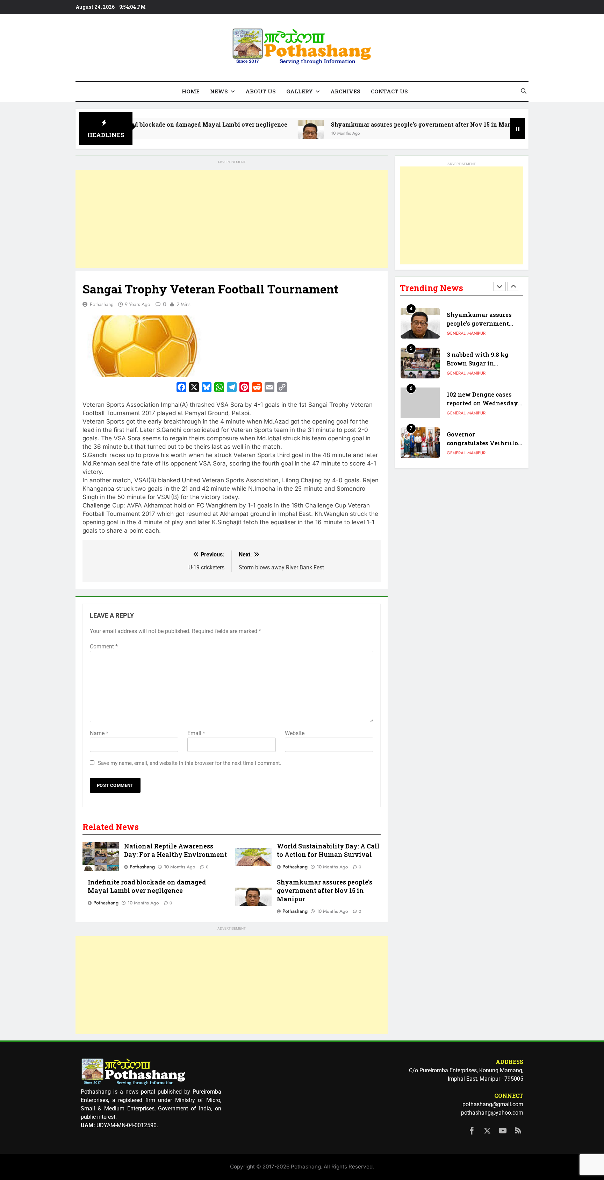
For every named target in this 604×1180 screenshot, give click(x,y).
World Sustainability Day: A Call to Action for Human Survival (328, 850)
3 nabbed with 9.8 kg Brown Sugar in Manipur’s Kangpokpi (479, 363)
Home (191, 91)
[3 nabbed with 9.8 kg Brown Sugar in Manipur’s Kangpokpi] (510, 133)
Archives (345, 91)
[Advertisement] (232, 219)
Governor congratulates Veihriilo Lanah (482, 443)
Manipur (476, 333)
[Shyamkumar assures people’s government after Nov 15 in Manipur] (274, 133)
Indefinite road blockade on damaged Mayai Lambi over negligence (155, 124)
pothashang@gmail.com (492, 1104)
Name (99, 733)
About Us (260, 91)
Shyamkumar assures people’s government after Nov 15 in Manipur (390, 124)
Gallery (299, 91)
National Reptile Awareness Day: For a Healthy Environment (175, 850)
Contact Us (389, 91)
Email (196, 733)
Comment (104, 646)
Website (294, 733)
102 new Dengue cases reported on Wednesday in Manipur (482, 403)
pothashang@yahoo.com (492, 1112)
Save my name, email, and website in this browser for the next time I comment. (189, 763)
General (456, 333)
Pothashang (102, 304)
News (219, 91)
